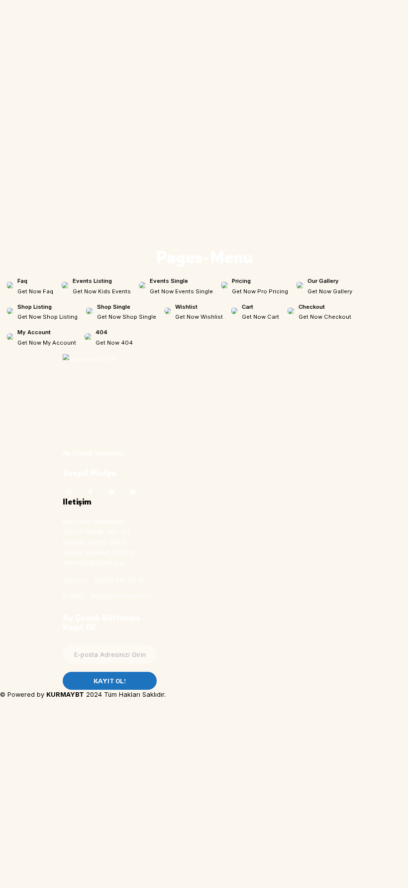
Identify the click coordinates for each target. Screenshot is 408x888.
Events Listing (92, 280)
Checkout (312, 306)
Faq (22, 280)
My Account (34, 332)
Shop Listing (34, 306)
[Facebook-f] (90, 492)
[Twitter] (133, 492)
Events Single (169, 280)
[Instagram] (69, 492)
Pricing (241, 280)
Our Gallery (323, 280)
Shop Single (113, 306)
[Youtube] (111, 492)
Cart (247, 306)
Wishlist (186, 306)
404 (101, 332)
